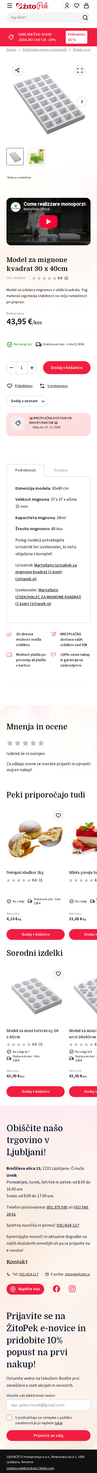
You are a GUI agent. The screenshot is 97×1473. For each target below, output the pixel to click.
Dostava (60, 470)
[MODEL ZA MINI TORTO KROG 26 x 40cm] (35, 996)
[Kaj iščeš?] (85, 17)
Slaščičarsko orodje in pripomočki (44, 49)
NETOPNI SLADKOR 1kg (25, 872)
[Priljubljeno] (58, 815)
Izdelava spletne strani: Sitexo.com (30, 1468)
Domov (11, 50)
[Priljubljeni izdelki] (76, 5)
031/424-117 (68, 1225)
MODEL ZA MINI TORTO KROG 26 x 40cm (32, 1034)
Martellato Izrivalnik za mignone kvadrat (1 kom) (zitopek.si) (46, 572)
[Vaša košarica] (86, 5)
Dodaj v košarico (67, 368)
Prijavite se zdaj (48, 1435)
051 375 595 (57, 1207)
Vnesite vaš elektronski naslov (30, 1395)
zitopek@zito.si (77, 1274)
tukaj (59, 1423)
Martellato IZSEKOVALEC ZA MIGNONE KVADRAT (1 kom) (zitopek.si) (48, 597)
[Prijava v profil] (67, 5)
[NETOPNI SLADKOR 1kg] (35, 838)
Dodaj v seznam (24, 401)
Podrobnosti (25, 470)
